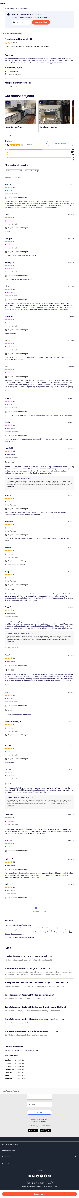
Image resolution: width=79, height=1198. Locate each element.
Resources (6, 1157)
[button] (20, 116)
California (34, 1182)
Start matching (41, 22)
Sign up (39, 1112)
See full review (10, 391)
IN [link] (16, 8)
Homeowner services (10, 1144)
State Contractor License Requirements (18, 925)
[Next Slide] (10, 136)
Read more (10, 486)
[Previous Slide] (6, 136)
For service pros (8, 1151)
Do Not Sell (41, 1182)
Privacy (28, 1182)
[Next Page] (50, 908)
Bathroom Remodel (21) (14, 171)
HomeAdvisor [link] (9, 8)
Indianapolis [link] (24, 8)
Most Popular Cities (9, 1091)
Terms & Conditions (51, 1186)
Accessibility (49, 1182)
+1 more (46, 46)
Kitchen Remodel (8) (32, 171)
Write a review (60, 143)
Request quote (39, 1194)
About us (5, 1163)
